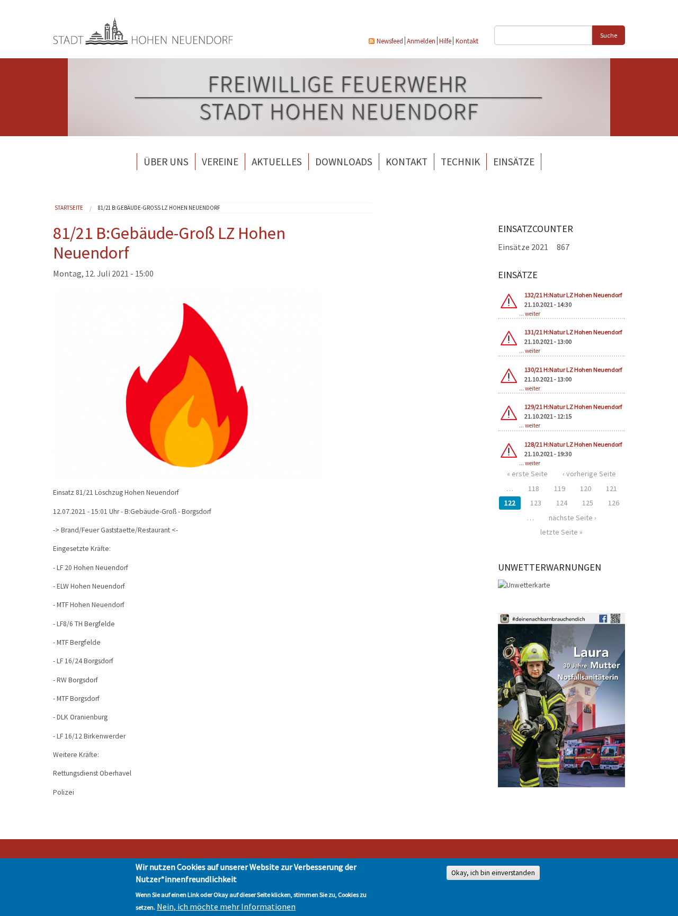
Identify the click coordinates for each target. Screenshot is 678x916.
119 (559, 488)
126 (613, 503)
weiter (532, 313)
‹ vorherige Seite (589, 473)
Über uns (166, 161)
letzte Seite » (561, 532)
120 (585, 488)
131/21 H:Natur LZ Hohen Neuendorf (573, 332)
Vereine (220, 161)
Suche (608, 35)
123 (535, 503)
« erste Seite (527, 473)
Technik (460, 161)
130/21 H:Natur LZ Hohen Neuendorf (573, 369)
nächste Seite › (572, 517)
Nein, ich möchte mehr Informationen (226, 906)
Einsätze (513, 161)
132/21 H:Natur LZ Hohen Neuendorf (573, 295)
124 (561, 503)
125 (587, 503)
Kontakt (467, 41)
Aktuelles (277, 161)
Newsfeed (390, 41)
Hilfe (445, 41)
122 (509, 503)
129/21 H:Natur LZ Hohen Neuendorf (573, 407)
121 (611, 488)
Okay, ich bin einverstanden (493, 872)
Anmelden (421, 41)
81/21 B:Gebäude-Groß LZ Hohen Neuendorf (159, 207)
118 (533, 488)
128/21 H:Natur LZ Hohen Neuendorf (573, 444)
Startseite (69, 207)
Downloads (343, 161)
